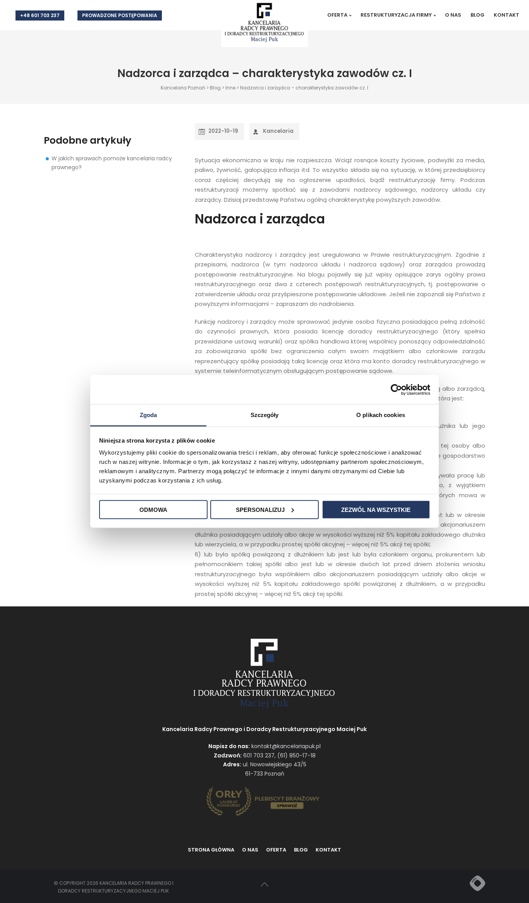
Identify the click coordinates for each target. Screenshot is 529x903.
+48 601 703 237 (40, 15)
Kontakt (506, 15)
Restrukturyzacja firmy (396, 15)
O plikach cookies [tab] (380, 415)
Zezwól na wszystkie (375, 509)
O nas (453, 15)
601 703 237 (259, 755)
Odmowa (153, 509)
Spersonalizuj (260, 509)
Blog (477, 15)
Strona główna (211, 849)
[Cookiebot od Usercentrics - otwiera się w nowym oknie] (396, 389)
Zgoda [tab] (148, 415)
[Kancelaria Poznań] (264, 23)
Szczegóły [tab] (265, 415)
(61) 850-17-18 (296, 755)
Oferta (337, 15)
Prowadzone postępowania (119, 15)
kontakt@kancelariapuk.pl (286, 746)
